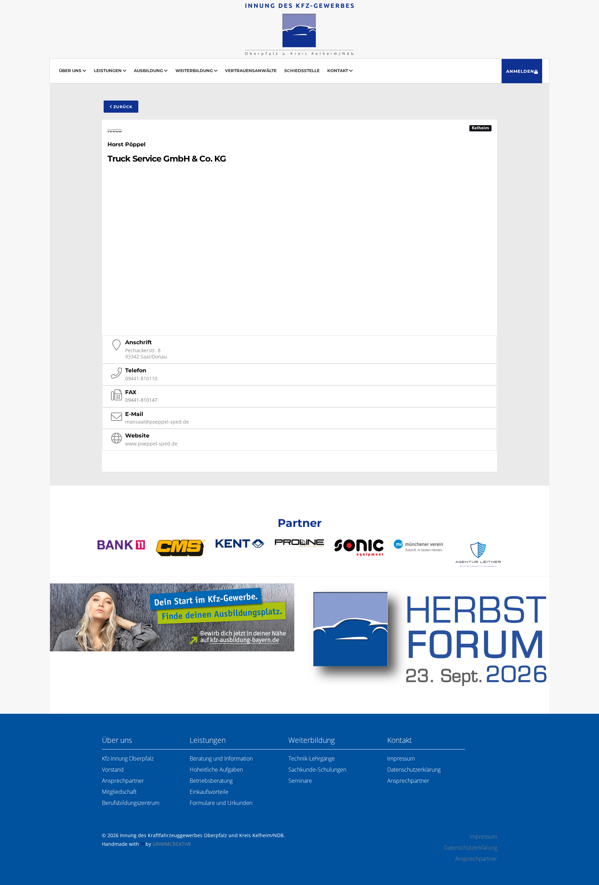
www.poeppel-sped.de (151, 443)
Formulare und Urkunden (221, 803)
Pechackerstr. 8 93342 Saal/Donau (146, 353)
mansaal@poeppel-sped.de (157, 421)
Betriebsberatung (211, 780)
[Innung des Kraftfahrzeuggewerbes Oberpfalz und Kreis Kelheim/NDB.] (299, 29)
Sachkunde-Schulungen (317, 769)
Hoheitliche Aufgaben (216, 769)
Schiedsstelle (302, 70)
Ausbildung (149, 70)
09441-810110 (141, 378)
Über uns (71, 70)
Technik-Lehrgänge (311, 758)
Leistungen (108, 70)
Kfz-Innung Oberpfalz (128, 758)
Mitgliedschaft (119, 792)
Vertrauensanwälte (251, 70)
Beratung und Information (221, 758)
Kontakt (338, 70)
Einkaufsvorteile (209, 792)
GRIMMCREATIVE (172, 844)
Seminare (300, 780)
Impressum (401, 758)
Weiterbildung (194, 70)
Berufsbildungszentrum (130, 803)
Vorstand (113, 769)
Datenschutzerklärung (414, 769)
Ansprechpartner (123, 780)
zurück (122, 106)
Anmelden (520, 71)
